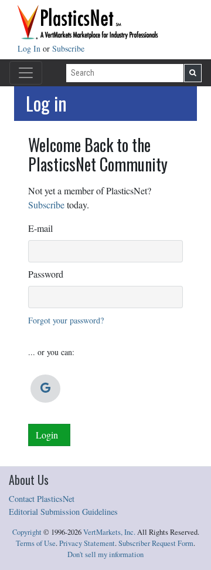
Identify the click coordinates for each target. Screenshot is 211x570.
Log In (30, 48)
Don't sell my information (105, 554)
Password (45, 274)
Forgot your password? (66, 320)
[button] (45, 389)
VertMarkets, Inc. (109, 532)
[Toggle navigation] (25, 73)
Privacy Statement (87, 543)
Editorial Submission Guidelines (63, 511)
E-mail (40, 228)
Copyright (27, 532)
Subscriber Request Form (155, 543)
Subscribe (68, 48)
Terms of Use (36, 543)
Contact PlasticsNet (41, 498)
